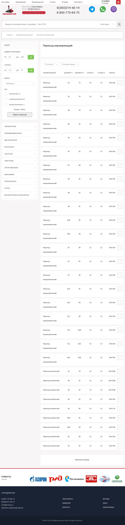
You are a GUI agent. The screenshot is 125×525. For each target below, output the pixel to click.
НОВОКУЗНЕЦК (108, 507)
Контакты (78, 2)
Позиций (110, 2)
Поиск (119, 24)
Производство (38, 2)
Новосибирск (37, 7)
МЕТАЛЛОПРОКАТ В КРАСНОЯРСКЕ (16, 195)
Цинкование (21, 2)
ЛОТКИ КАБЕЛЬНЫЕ (11, 168)
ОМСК (105, 503)
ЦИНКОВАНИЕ (9, 174)
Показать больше (82, 460)
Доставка (5, 2)
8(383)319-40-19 (68, 8)
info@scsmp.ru (34, 9)
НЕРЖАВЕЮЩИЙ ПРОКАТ (13, 133)
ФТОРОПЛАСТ (9, 147)
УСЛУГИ (7, 188)
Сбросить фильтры (20, 115)
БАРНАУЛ (66, 507)
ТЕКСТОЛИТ (8, 154)
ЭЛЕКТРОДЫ (8, 161)
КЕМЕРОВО (66, 503)
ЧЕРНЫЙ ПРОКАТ (10, 126)
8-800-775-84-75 (68, 12)
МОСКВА (106, 499)
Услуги (52, 2)
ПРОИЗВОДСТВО (10, 181)
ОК (31, 57)
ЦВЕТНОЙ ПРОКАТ (10, 140)
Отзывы (65, 2)
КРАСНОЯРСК (67, 499)
